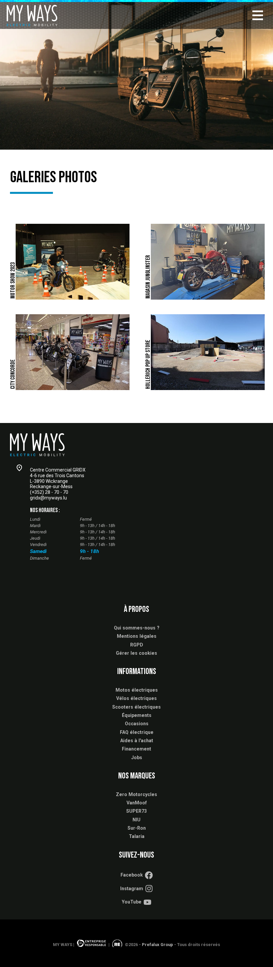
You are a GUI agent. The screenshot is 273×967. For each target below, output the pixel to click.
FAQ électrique (136, 732)
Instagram (131, 888)
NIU (136, 819)
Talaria (136, 836)
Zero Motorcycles (136, 794)
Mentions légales (136, 636)
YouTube (131, 901)
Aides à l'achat (136, 740)
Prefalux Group (157, 944)
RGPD (136, 644)
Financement (136, 749)
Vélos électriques (136, 698)
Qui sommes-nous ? (136, 627)
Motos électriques (137, 690)
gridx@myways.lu (48, 497)
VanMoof (137, 802)
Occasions (136, 723)
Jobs (136, 757)
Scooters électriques (136, 707)
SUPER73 (136, 811)
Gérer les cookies (136, 653)
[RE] (117, 944)
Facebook (132, 875)
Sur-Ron (137, 828)
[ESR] (91, 944)
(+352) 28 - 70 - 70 (49, 492)
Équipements (136, 715)
